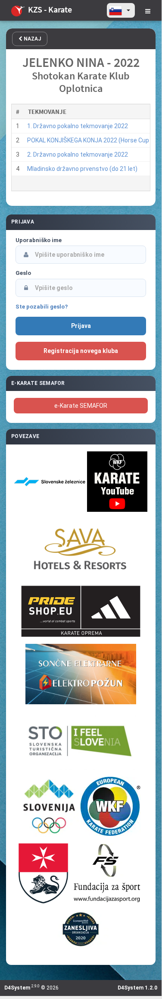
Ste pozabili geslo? (42, 306)
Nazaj (31, 39)
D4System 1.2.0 (137, 988)
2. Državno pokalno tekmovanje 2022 (77, 154)
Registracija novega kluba (81, 350)
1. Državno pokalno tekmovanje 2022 (77, 126)
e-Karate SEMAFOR (80, 405)
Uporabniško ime (39, 240)
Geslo (23, 273)
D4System (17, 988)
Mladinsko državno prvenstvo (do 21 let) (82, 168)
